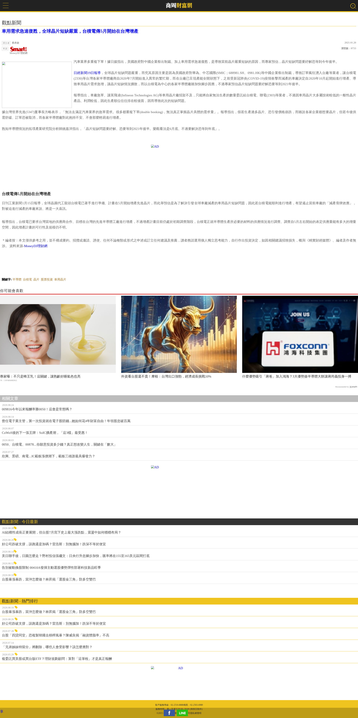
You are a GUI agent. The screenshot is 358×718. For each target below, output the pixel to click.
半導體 (16, 279)
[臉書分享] (170, 713)
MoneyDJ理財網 (35, 246)
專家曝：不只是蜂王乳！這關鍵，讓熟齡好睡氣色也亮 (40, 376)
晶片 (36, 279)
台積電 (27, 279)
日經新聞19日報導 (87, 73)
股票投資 (47, 279)
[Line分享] (183, 713)
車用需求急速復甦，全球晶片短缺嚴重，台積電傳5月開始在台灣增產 (70, 31)
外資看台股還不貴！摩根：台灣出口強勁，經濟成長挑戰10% (166, 376)
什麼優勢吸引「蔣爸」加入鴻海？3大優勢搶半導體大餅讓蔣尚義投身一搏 (296, 376)
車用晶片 (60, 279)
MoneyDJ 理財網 (18, 53)
